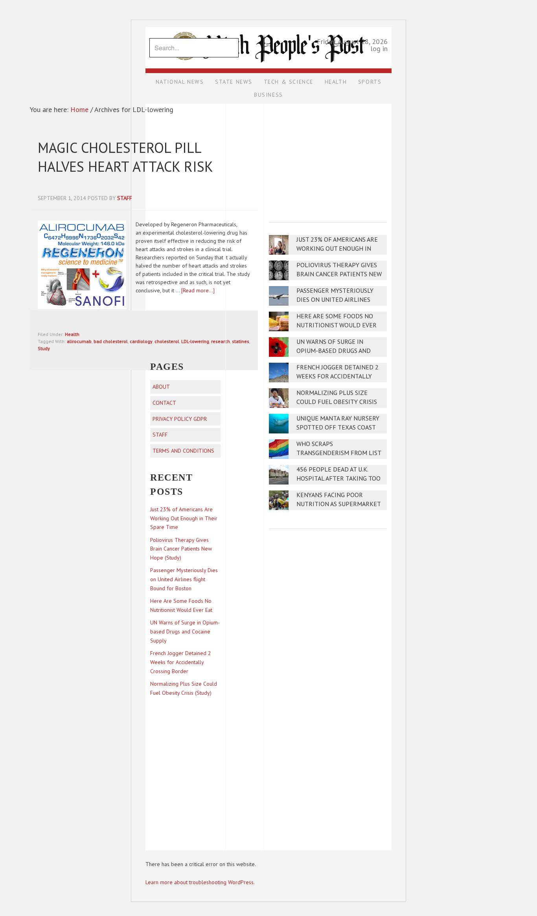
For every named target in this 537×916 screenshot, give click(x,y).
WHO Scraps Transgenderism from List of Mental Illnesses (338, 453)
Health (72, 334)
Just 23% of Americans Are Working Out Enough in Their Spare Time (337, 248)
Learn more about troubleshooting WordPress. (200, 882)
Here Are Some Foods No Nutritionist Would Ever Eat (336, 325)
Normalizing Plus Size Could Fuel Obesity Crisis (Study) (336, 402)
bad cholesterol (111, 341)
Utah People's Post (268, 26)
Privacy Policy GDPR (180, 418)
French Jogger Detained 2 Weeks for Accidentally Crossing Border (337, 376)
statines (240, 341)
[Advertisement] (328, 157)
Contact (164, 402)
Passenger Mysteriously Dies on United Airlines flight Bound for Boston (337, 299)
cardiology (141, 341)
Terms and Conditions (183, 450)
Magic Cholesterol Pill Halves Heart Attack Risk (125, 157)
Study (44, 348)
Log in (379, 48)
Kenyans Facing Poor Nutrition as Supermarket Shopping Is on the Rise (338, 504)
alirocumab (79, 341)
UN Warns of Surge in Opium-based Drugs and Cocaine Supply (333, 351)
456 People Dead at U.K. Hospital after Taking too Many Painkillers (338, 478)
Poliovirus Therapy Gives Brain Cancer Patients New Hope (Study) (339, 274)
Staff (160, 434)
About (161, 386)
